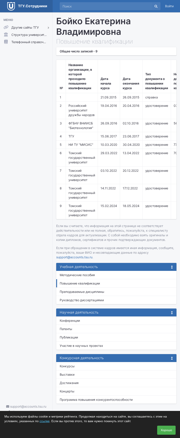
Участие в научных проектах (81, 345)
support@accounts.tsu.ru (27, 406)
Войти (169, 6)
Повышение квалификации (80, 283)
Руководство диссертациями (82, 300)
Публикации (69, 337)
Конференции (70, 320)
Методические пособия (77, 275)
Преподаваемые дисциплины (82, 292)
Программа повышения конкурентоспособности (96, 399)
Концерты (67, 391)
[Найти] (156, 6)
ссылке (45, 421)
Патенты (66, 329)
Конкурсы (67, 366)
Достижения (69, 383)
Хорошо (166, 430)
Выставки (67, 374)
